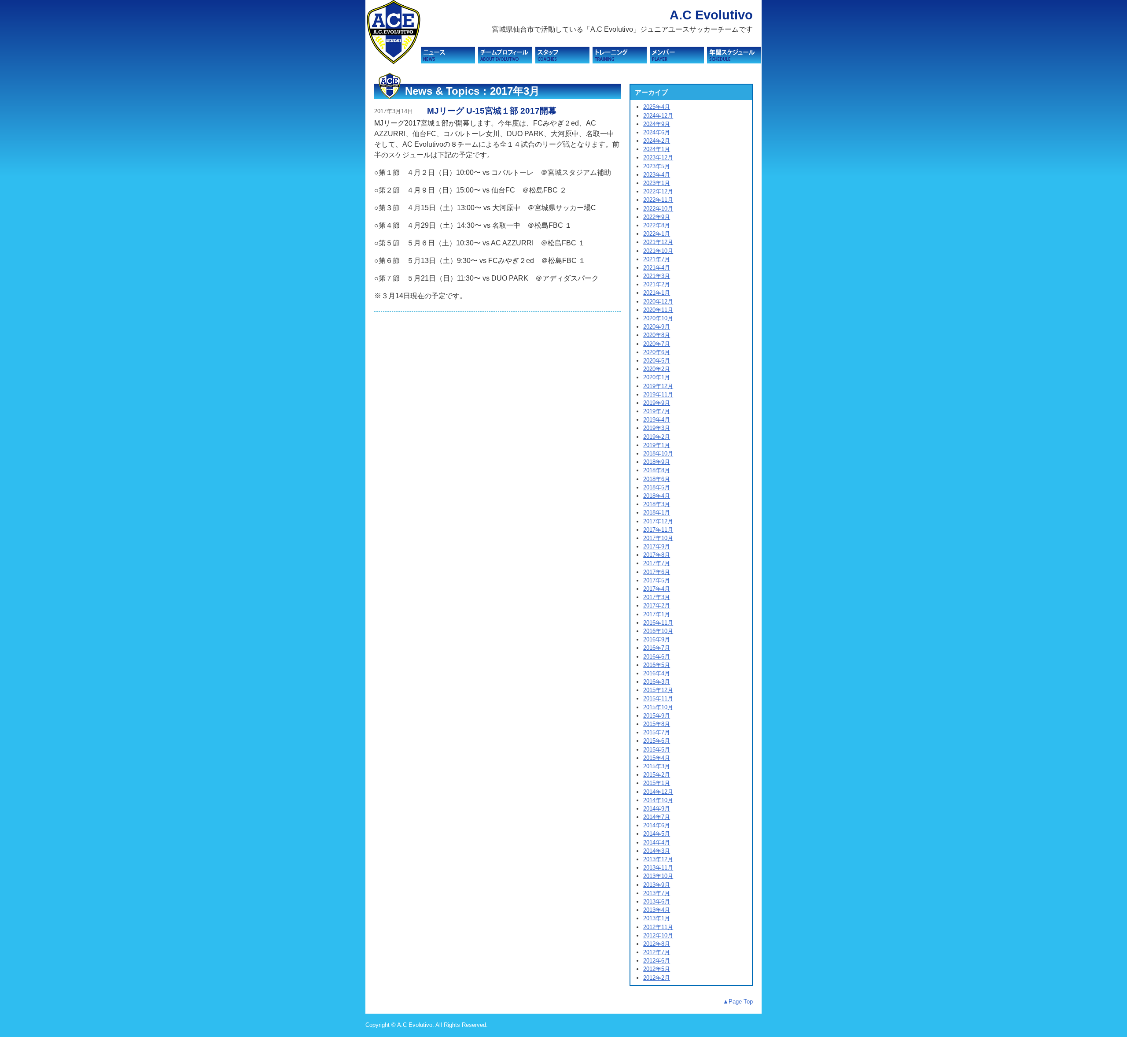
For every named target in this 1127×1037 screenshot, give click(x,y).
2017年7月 (656, 563)
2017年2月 (656, 605)
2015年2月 (656, 774)
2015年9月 (656, 715)
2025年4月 (656, 107)
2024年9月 (656, 124)
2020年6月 (656, 352)
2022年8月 (656, 225)
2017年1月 (656, 614)
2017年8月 (656, 555)
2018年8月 (656, 470)
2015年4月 (656, 758)
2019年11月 (658, 394)
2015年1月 (656, 783)
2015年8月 (656, 724)
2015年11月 (658, 698)
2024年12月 (658, 115)
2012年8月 (656, 944)
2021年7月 (656, 259)
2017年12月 (658, 521)
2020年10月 (658, 318)
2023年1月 (656, 183)
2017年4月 (656, 588)
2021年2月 (656, 284)
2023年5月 (656, 166)
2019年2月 (656, 436)
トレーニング (619, 55)
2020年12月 (658, 301)
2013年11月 (658, 867)
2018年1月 (656, 512)
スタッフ (562, 55)
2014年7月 (656, 817)
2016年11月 (658, 622)
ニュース (447, 55)
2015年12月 (658, 690)
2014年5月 (656, 833)
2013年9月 (656, 884)
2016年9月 (656, 639)
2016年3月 (656, 681)
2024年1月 (656, 149)
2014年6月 (656, 825)
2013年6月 (656, 901)
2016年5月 (656, 665)
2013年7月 (656, 893)
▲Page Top (738, 1001)
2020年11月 (658, 310)
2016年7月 (656, 647)
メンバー (676, 55)
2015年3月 (656, 766)
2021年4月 (656, 267)
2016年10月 (658, 631)
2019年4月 (656, 419)
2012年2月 (656, 977)
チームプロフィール (505, 55)
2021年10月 (658, 251)
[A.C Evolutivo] (392, 61)
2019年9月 (656, 403)
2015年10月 (658, 707)
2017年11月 (658, 529)
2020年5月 (656, 360)
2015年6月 (656, 740)
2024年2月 (656, 140)
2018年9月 (656, 462)
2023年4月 (656, 174)
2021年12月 (658, 242)
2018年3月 (656, 504)
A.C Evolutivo (711, 15)
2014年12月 (658, 792)
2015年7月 (656, 732)
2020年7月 (656, 344)
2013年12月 (658, 859)
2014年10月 (658, 800)
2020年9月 (656, 326)
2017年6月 (656, 572)
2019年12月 (658, 386)
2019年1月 (656, 445)
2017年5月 (656, 580)
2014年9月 (656, 808)
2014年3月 (656, 851)
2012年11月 (658, 927)
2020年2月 (656, 369)
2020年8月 (656, 335)
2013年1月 (656, 918)
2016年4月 (656, 673)
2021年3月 (656, 276)
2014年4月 (656, 842)
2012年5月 (656, 969)
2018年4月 (656, 496)
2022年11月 (658, 199)
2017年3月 (656, 597)
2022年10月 (658, 208)
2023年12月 (658, 157)
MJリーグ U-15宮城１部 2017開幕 (491, 110)
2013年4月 (656, 910)
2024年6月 (656, 132)
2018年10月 (658, 453)
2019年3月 (656, 428)
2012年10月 (658, 935)
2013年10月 (658, 876)
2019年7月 (656, 411)
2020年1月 (656, 377)
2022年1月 (656, 233)
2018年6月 (656, 479)
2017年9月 (656, 546)
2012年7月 (656, 952)
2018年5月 (656, 487)
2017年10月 (658, 538)
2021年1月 (656, 292)
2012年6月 (656, 960)
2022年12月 (658, 191)
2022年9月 (656, 217)
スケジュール (734, 55)
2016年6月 (656, 656)
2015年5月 (656, 749)
